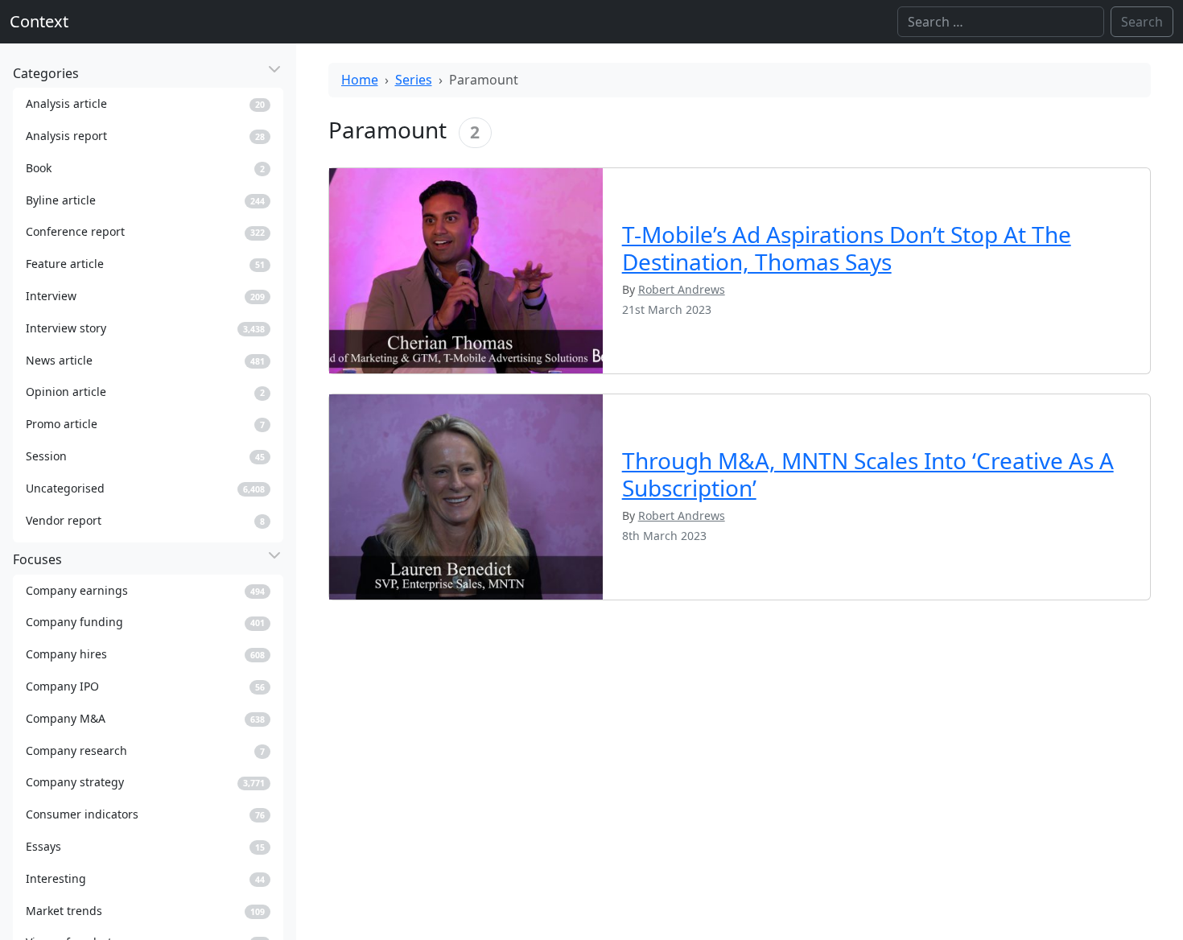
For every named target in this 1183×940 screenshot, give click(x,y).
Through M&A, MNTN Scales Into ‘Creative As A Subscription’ (868, 474)
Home (359, 80)
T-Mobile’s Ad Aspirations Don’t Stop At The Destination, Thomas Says (846, 248)
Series (413, 80)
